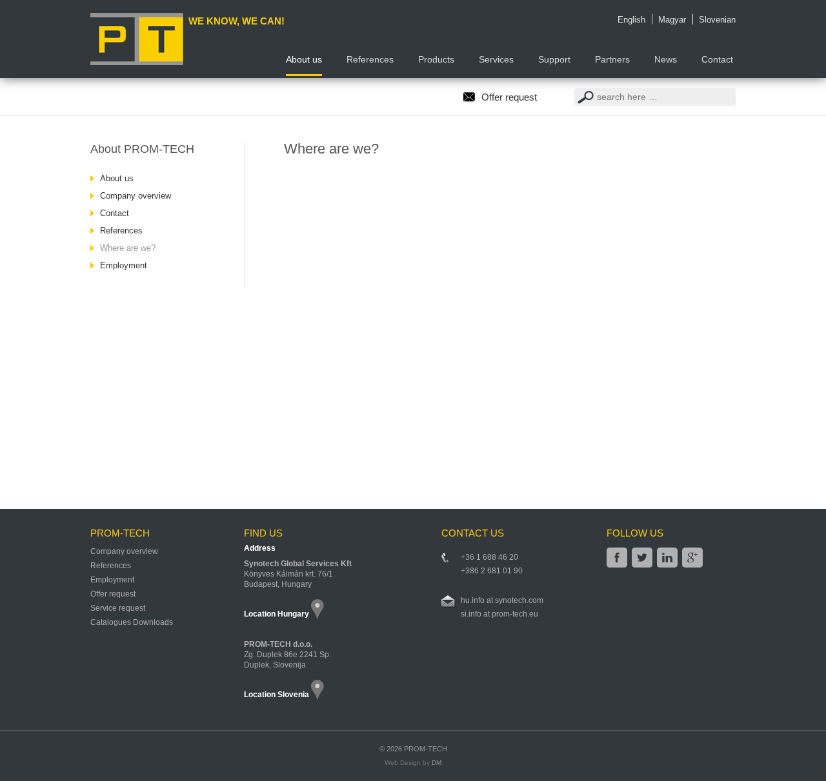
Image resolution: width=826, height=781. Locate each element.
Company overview (135, 196)
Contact (114, 213)
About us (117, 178)
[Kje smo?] (324, 693)
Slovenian (717, 20)
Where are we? (128, 248)
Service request (117, 608)
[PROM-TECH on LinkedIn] (667, 558)
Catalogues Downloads (131, 622)
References (121, 230)
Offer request (509, 97)
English (631, 20)
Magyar (672, 20)
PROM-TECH (424, 749)
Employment (123, 265)
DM (436, 762)
